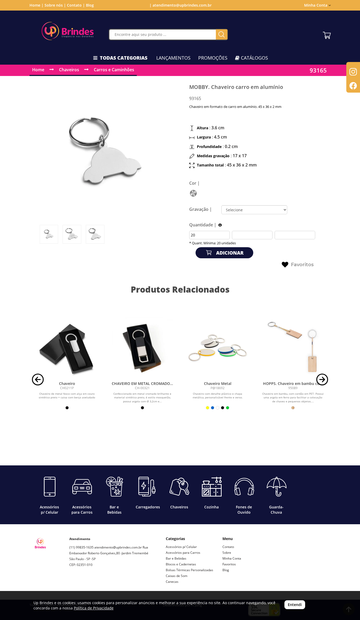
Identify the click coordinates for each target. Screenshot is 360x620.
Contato (228, 547)
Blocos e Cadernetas (181, 564)
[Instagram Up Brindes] (73, 583)
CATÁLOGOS (254, 58)
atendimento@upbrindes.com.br (118, 547)
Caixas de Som (176, 576)
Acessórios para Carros (183, 552)
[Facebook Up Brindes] (85, 583)
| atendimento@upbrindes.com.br (180, 5)
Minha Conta (231, 558)
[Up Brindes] (67, 31)
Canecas (172, 581)
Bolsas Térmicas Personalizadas (189, 570)
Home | (36, 5)
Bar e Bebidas (176, 558)
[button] (37, 379)
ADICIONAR (229, 253)
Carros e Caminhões (114, 70)
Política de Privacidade (94, 608)
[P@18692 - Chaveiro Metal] (218, 348)
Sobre (226, 552)
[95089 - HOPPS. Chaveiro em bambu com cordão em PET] (293, 348)
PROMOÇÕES (212, 58)
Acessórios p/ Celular (181, 547)
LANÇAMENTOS (173, 58)
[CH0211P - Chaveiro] (67, 348)
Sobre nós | (55, 5)
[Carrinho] (327, 34)
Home (38, 70)
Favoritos (302, 265)
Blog (90, 5)
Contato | (76, 5)
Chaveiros (69, 70)
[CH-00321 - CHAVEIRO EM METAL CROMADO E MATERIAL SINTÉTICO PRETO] (142, 348)
